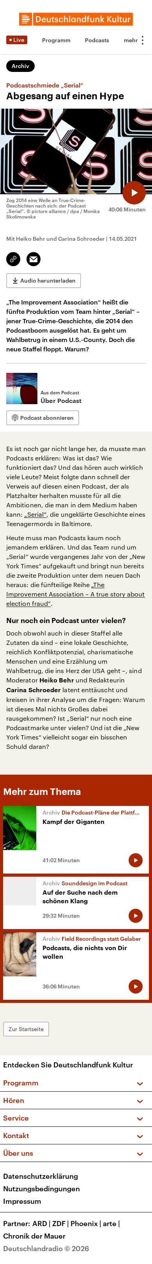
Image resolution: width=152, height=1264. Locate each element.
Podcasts (97, 40)
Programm (56, 40)
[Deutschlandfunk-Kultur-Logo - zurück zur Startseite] (76, 19)
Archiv (20, 66)
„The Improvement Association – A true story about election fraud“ (75, 594)
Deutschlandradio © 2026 (46, 1248)
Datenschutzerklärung (40, 1176)
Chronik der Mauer (34, 1236)
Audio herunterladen (48, 280)
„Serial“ (35, 514)
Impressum (22, 1201)
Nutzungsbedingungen (41, 1188)
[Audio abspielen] (134, 192)
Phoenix (86, 1223)
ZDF (60, 1223)
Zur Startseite (26, 1029)
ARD (41, 1223)
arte (111, 1223)
